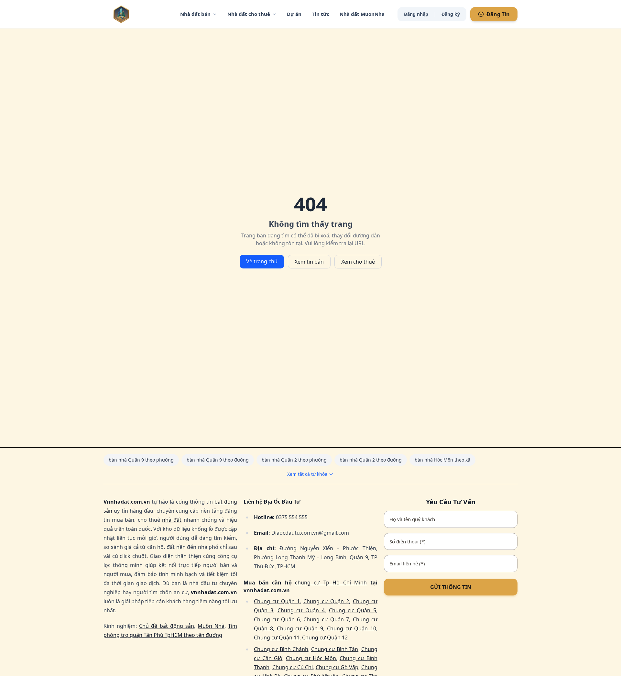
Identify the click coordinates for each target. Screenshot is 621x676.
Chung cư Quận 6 (277, 619)
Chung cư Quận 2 (326, 601)
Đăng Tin (498, 14)
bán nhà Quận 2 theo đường (371, 460)
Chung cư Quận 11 (277, 637)
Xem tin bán (309, 261)
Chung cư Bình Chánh (281, 649)
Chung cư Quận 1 (277, 601)
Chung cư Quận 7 (326, 619)
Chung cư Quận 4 (301, 610)
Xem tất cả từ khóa (307, 474)
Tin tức (320, 14)
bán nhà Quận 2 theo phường (294, 460)
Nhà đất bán (195, 14)
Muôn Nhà (211, 625)
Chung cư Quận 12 (325, 637)
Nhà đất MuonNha (362, 14)
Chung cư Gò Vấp (337, 667)
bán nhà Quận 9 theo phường (141, 460)
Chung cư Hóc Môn (311, 658)
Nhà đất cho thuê (248, 14)
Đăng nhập (416, 14)
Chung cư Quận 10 (351, 628)
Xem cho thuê (358, 261)
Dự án (294, 14)
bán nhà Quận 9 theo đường (218, 460)
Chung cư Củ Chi (292, 667)
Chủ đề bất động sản (166, 625)
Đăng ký (450, 14)
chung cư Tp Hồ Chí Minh (331, 582)
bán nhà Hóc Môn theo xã (442, 460)
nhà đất (171, 519)
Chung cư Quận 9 (300, 628)
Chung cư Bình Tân (334, 649)
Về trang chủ (262, 261)
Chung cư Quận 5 (352, 610)
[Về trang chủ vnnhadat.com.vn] (134, 14)
